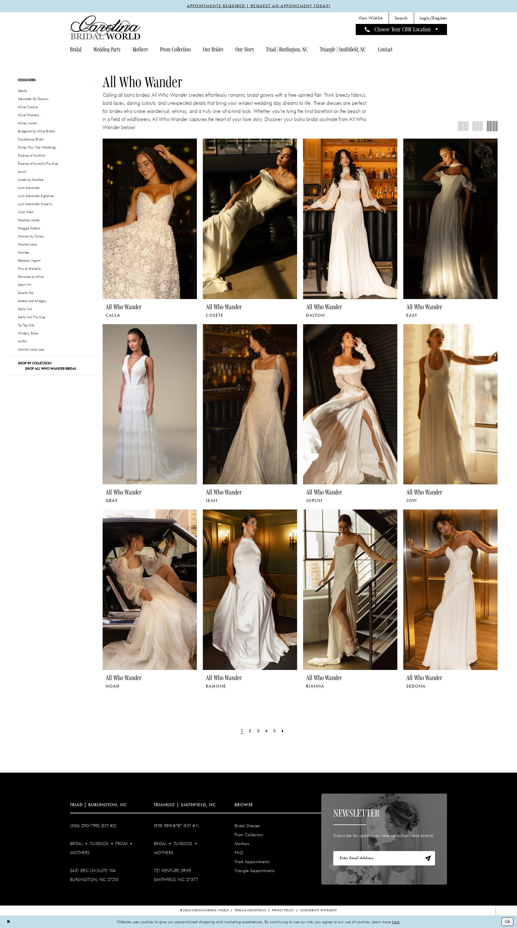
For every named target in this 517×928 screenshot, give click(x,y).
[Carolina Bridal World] (105, 27)
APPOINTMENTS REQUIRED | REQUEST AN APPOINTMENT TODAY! (258, 6)
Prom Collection (249, 834)
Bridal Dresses (247, 825)
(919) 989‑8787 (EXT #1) (176, 825)
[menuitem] (370, 18)
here (395, 921)
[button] (433, 18)
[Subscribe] (428, 858)
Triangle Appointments (255, 870)
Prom (121, 843)
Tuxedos (99, 843)
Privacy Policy (283, 910)
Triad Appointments (252, 861)
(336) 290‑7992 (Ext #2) (93, 825)
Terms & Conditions (250, 910)
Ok (507, 921)
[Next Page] (283, 731)
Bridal (76, 843)
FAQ (239, 852)
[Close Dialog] (8, 921)
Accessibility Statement (318, 910)
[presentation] (150, 219)
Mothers (79, 852)
